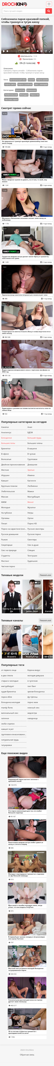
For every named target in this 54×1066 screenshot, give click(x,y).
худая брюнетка (8, 691)
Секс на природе (8, 550)
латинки (5, 718)
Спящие (31, 550)
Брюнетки (20, 90)
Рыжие (4, 539)
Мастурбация (34, 496)
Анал (30, 427)
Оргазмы (5, 518)
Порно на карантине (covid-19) (13, 529)
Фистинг (5, 561)
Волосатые (6, 459)
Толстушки (32, 555)
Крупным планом (9, 486)
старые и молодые (9, 681)
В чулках (32, 454)
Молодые (24, 95)
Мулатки (32, 507)
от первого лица (8, 670)
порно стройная (25, 84)
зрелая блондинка (36, 691)
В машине (32, 448)
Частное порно (11, 99)
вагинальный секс (18, 79)
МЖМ (3, 502)
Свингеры (32, 539)
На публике (6, 513)
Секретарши (6, 545)
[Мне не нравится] (38, 63)
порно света (10, 84)
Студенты (5, 555)
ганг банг (32, 686)
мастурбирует (7, 686)
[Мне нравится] (16, 63)
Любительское (11, 95)
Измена (31, 475)
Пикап (4, 523)
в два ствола (7, 675)
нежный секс (33, 707)
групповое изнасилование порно (13, 734)
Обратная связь (27, 1054)
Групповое (32, 459)
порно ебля (6, 697)
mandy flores (7, 707)
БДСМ (30, 432)
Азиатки (5, 427)
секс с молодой (41, 84)
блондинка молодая (10, 702)
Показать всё (45, 620)
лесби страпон (8, 723)
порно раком (42, 79)
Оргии (30, 518)
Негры (30, 513)
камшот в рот (7, 729)
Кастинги (32, 480)
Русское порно (34, 534)
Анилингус (6, 432)
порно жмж (33, 702)
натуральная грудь (10, 739)
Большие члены (35, 443)
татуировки (6, 745)
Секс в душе (33, 545)
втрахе (31, 79)
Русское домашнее (9, 534)
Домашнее (31, 90)
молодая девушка (36, 675)
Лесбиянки (33, 486)
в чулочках (33, 681)
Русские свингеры (36, 529)
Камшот (4, 480)
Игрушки (5, 475)
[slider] (13, 51)
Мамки (31, 491)
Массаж (4, 496)
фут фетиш (32, 697)
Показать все (45, 575)
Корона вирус (34, 670)
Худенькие (32, 561)
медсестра (32, 713)
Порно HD (34, 95)
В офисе (5, 454)
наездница (32, 718)
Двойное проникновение (13, 464)
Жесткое (5, 470)
